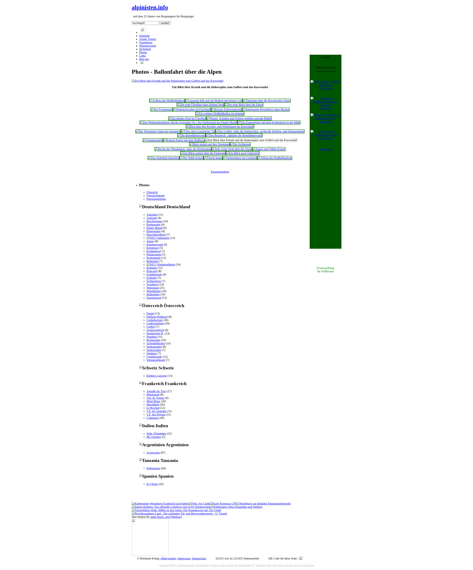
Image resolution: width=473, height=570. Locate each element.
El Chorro (152, 484)
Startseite (144, 35)
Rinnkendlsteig (166, 264)
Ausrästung (145, 42)
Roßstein (152, 267)
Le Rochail (153, 407)
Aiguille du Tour (156, 391)
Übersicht (152, 192)
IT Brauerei (259, 565)
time (269, 565)
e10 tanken (307, 565)
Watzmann (153, 287)
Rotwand (152, 271)
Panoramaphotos (156, 198)
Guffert (151, 326)
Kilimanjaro (153, 468)
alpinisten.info (150, 7)
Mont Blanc (153, 401)
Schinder (152, 277)
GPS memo (325, 88)
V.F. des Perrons (156, 414)
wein (280, 565)
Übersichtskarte (156, 195)
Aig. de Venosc (155, 397)
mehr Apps (325, 149)
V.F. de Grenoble (156, 411)
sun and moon (292, 565)
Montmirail (153, 394)
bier (274, 565)
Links (142, 55)
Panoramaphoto (220, 171)
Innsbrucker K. (155, 333)
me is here (325, 121)
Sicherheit (145, 49)
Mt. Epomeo (154, 436)
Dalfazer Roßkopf (157, 316)
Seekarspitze (154, 350)
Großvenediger (155, 323)
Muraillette (153, 404)
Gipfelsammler (186, 565)
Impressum (184, 558)
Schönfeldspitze (156, 343)
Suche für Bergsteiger (239, 565)
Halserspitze (154, 231)
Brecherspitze (154, 221)
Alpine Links (218, 565)
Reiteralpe (152, 261)
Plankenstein (154, 254)
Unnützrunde (154, 356)
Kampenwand (155, 244)
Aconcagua (153, 452)
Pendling (152, 336)
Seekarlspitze (154, 346)
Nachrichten (202, 565)
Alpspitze (152, 214)
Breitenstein (153, 224)
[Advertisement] (325, 210)
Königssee (153, 247)
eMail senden (168, 558)
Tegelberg (152, 284)
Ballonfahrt (153, 294)
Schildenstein (154, 274)
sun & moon (325, 138)
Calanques (153, 417)
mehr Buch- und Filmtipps (166, 516)
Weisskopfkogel (156, 360)
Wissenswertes (147, 45)
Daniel (150, 313)
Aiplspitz (152, 218)
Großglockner (155, 320)
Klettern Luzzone (157, 375)
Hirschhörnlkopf (156, 234)
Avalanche (325, 108)
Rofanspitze (153, 340)
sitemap (163, 565)
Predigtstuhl (153, 257)
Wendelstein (154, 291)
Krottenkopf (154, 251)
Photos (143, 52)
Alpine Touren (147, 39)
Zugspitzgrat (154, 297)
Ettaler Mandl (154, 227)
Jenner (150, 241)
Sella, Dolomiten (156, 433)
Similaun (152, 353)
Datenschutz (199, 558)
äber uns (144, 59)
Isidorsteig (163, 237)
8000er (173, 565)
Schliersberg (154, 281)
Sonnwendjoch (155, 330)
